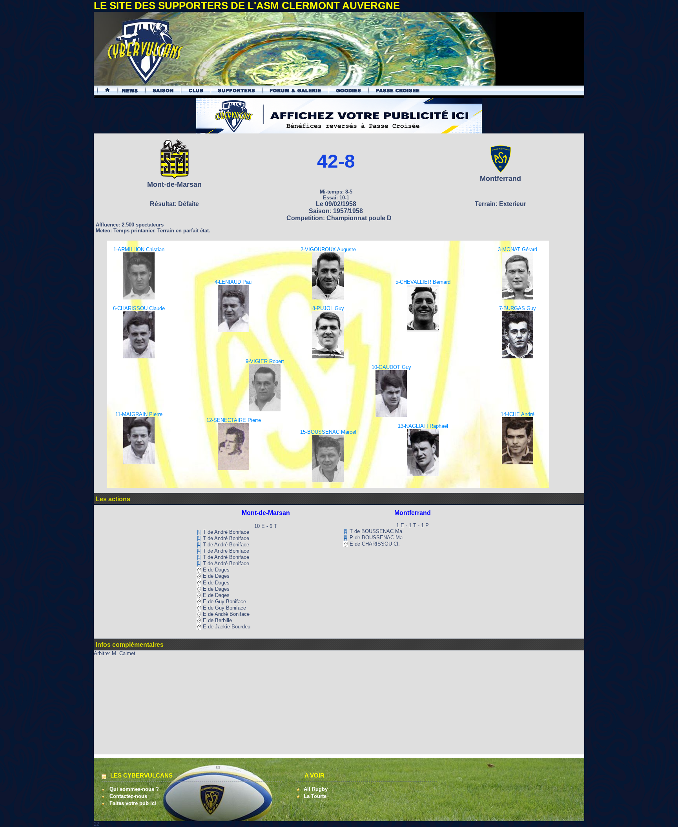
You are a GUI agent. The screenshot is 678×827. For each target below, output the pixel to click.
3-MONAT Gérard (517, 249)
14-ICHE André (517, 414)
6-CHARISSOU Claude (139, 308)
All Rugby (316, 789)
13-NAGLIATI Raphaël (423, 426)
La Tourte (315, 796)
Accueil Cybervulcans (104, 90)
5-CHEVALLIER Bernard (423, 282)
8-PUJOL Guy (328, 308)
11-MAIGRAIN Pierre (138, 414)
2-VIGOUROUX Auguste (328, 249)
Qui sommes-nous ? (134, 789)
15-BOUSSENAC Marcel (328, 432)
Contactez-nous (128, 796)
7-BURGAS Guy (517, 308)
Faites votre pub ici (132, 803)
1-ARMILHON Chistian (138, 249)
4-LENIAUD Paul (234, 282)
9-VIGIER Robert (265, 361)
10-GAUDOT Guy (391, 367)
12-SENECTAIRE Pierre (233, 420)
